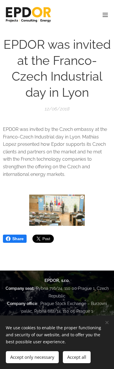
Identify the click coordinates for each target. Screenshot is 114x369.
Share (18, 238)
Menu (105, 14)
